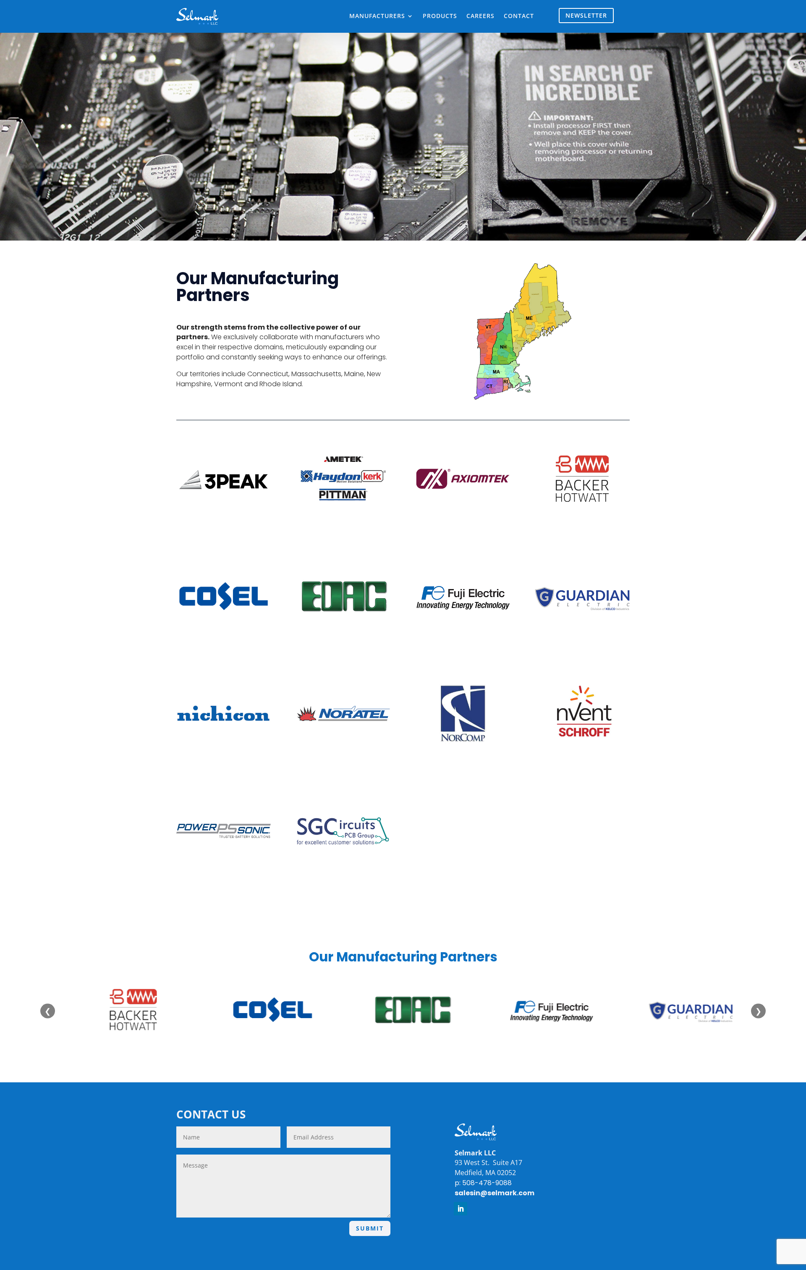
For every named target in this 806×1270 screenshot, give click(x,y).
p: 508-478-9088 (483, 1183)
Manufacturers (377, 16)
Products (440, 16)
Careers (480, 16)
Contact (519, 16)
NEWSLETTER (586, 15)
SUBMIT (370, 1228)
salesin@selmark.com (494, 1193)
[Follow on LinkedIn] (460, 1208)
